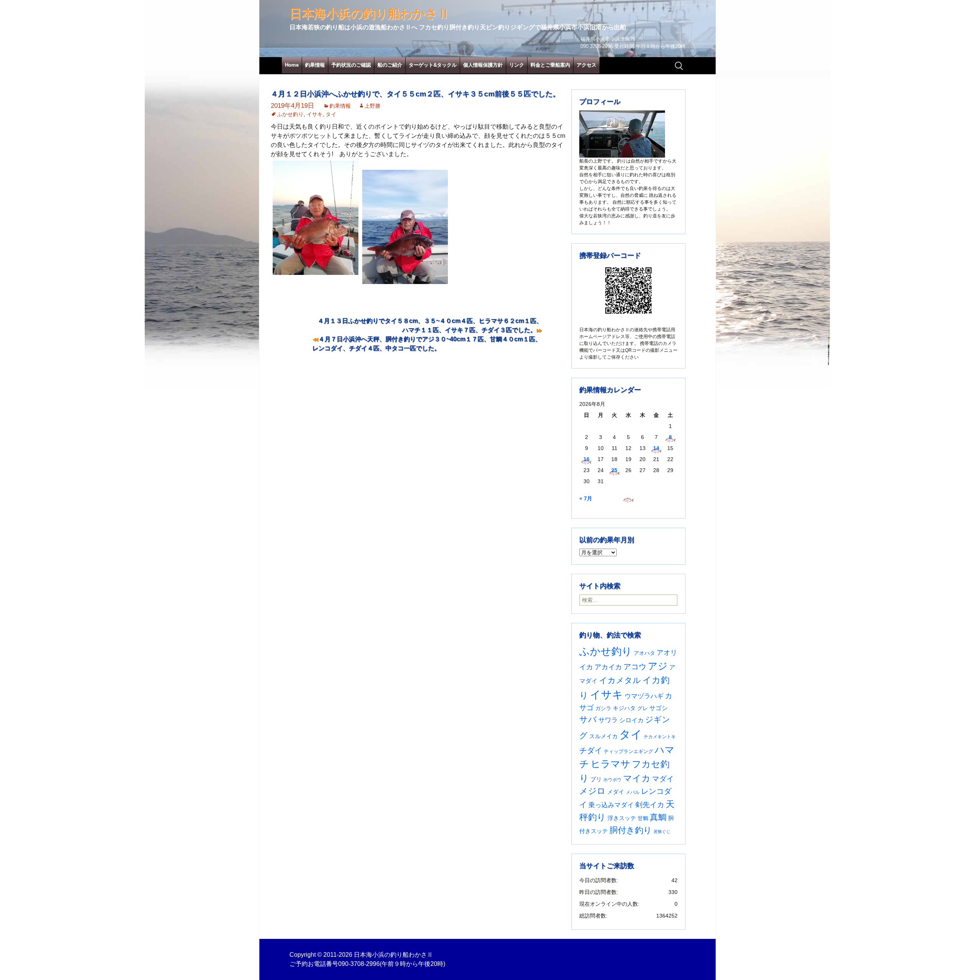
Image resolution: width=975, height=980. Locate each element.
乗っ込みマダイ (611, 805)
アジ (658, 666)
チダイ (590, 750)
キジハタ (624, 708)
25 (614, 470)
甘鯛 (643, 818)
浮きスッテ (621, 818)
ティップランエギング (628, 751)
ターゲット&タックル (433, 65)
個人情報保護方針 (483, 65)
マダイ (663, 779)
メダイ (615, 792)
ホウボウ (612, 779)
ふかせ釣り (290, 114)
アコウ (634, 666)
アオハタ (644, 653)
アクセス (586, 65)
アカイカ (608, 667)
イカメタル (620, 680)
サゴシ (658, 707)
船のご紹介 (389, 65)
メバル (632, 792)
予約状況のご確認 (351, 65)
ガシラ (603, 708)
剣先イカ (649, 805)
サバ (588, 719)
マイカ (637, 778)
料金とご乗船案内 (550, 65)
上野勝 (372, 106)
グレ (642, 708)
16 (586, 459)
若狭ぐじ (662, 831)
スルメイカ (603, 736)
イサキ (315, 114)
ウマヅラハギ (644, 696)
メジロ (592, 791)
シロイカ (631, 720)
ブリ (596, 779)
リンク (516, 65)
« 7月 (585, 498)
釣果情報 (315, 65)
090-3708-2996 (359, 964)
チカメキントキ (660, 736)
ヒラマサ (610, 763)
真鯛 (658, 817)
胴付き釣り (630, 830)
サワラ (608, 720)
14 (656, 448)
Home (292, 65)
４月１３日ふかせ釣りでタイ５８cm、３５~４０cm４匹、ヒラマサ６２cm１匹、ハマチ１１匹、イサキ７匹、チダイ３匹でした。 (430, 325)
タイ (331, 114)
